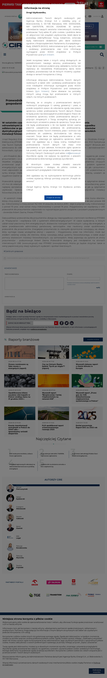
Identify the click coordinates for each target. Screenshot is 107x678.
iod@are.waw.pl (73, 153)
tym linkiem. (48, 55)
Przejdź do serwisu (53, 198)
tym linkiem (42, 91)
